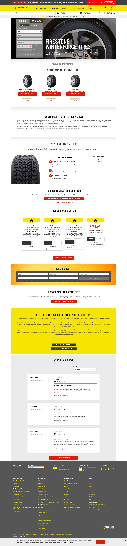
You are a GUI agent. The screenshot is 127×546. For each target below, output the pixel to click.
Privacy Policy (28, 534)
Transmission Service (43, 523)
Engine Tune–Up (42, 512)
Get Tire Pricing (29, 55)
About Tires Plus (67, 481)
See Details (31, 246)
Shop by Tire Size (17, 483)
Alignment (41, 481)
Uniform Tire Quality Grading (20, 496)
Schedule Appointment (69, 504)
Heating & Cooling (43, 494)
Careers (65, 486)
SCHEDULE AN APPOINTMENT (63, 203)
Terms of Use (21, 534)
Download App (86, 470)
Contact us (16, 466)
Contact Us (66, 489)
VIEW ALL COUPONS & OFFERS (63, 258)
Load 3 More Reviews (63, 458)
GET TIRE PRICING (94, 278)
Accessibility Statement (49, 534)
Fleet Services (67, 496)
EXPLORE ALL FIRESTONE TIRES (64, 302)
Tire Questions (17, 499)
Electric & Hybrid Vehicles (45, 510)
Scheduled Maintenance (44, 520)
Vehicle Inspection (43, 526)
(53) (76, 100)
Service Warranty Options (95, 510)
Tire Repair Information (44, 499)
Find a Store (66, 491)
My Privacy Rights (60, 534)
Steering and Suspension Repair (46, 496)
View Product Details (27, 94)
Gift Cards (66, 499)
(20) (52, 100)
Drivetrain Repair (42, 489)
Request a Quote (69, 534)
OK (100, 541)
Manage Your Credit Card (64, 469)
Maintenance (92, 496)
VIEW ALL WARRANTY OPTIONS (64, 349)
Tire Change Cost (17, 504)
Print (36, 243)
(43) (28, 100)
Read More (56, 392)
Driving (91, 499)
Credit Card (66, 494)
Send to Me (26, 243)
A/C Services (41, 507)
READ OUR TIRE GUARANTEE (64, 345)
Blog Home (92, 481)
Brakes (90, 486)
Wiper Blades (41, 528)
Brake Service (42, 486)
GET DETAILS (82, 16)
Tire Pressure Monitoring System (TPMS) (49, 502)
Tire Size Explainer (18, 511)
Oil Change (41, 515)
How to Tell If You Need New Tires (22, 491)
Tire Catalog (16, 486)
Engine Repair (42, 491)
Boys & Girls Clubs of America (71, 483)
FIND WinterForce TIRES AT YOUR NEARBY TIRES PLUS (64, 199)
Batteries (40, 483)
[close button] (125, 540)
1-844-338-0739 (111, 13)
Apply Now (61, 467)
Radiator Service (42, 518)
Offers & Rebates (67, 502)
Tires (90, 483)
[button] (35, 8)
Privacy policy (69, 542)
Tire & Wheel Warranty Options (97, 504)
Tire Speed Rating (17, 494)
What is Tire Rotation (18, 502)
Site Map (14, 534)
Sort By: (75, 366)
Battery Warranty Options (95, 507)
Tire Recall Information (69, 510)
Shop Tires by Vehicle (18, 481)
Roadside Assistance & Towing (71, 507)
